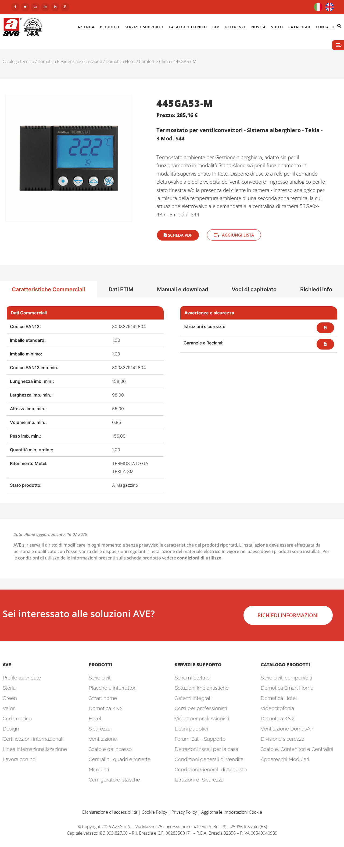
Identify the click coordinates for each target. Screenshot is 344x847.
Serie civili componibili (286, 678)
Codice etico (17, 718)
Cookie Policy (154, 812)
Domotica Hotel (120, 61)
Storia (9, 688)
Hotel (95, 718)
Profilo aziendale (22, 678)
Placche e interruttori (113, 688)
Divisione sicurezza (282, 739)
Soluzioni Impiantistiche (202, 688)
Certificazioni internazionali (33, 739)
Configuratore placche (114, 780)
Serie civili (100, 678)
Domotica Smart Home (287, 688)
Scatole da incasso (110, 749)
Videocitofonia (277, 708)
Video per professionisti (202, 718)
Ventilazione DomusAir (287, 729)
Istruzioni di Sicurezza (199, 780)
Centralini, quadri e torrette (119, 759)
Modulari (99, 769)
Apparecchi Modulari (285, 759)
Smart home (103, 698)
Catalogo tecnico (18, 61)
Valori (9, 708)
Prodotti (109, 26)
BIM (216, 26)
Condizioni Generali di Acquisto (211, 769)
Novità (258, 26)
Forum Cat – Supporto (200, 739)
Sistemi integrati (193, 698)
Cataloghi (299, 26)
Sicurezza (99, 729)
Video (277, 26)
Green (10, 698)
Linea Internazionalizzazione (35, 749)
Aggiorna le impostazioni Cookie (231, 812)
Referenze (235, 26)
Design (11, 729)
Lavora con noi (20, 759)
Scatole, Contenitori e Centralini (297, 749)
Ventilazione (103, 739)
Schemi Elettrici (192, 678)
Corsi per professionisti (201, 708)
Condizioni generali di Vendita (209, 759)
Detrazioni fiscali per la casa (206, 749)
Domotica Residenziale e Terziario (70, 61)
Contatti (325, 26)
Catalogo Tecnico (188, 26)
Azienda (86, 26)
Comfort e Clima (154, 61)
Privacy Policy (184, 812)
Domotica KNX (106, 708)
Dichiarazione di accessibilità (109, 812)
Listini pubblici (191, 729)
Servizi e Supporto (144, 26)
